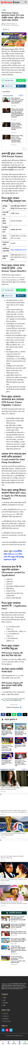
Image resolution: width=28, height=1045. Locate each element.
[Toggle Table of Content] (23, 148)
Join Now (21, 80)
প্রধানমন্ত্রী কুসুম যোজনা (16, 700)
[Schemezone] (10, 2)
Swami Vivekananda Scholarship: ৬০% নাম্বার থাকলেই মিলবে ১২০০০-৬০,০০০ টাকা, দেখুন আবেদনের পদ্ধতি (7, 747)
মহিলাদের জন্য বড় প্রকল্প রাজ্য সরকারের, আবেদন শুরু (20, 746)
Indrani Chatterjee (11, 24)
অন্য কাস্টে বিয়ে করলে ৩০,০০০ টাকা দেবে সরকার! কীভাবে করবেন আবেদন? (7, 762)
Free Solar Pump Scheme (8, 699)
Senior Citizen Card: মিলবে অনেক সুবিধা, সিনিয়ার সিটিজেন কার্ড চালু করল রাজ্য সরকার (20, 733)
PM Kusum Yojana (18, 699)
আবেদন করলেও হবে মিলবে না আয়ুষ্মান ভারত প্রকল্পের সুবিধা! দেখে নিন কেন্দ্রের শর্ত (7, 733)
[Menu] (25, 2)
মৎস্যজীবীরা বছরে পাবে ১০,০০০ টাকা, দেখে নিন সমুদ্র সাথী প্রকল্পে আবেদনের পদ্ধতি (14, 555)
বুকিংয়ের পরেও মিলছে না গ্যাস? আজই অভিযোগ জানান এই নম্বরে (19, 932)
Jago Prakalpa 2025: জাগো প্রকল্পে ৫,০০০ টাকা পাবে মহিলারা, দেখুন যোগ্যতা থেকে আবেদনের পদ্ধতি (20, 763)
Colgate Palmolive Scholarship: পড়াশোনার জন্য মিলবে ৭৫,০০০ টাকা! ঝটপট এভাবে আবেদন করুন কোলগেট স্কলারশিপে (18, 949)
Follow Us (7, 29)
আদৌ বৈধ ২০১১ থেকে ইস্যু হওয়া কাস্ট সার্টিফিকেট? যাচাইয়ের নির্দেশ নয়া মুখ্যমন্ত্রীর (18, 918)
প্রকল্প (4, 10)
